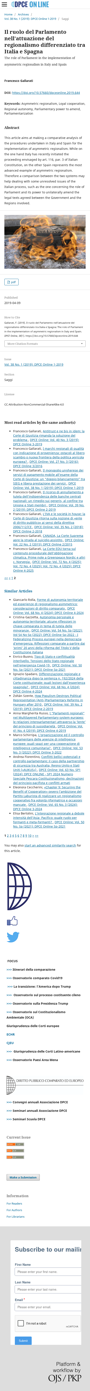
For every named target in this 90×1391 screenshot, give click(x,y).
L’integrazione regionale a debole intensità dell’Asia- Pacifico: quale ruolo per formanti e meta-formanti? (48, 817)
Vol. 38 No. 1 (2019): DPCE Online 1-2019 (30, 19)
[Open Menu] (4, 4)
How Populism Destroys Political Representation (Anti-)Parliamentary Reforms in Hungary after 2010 (48, 700)
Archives (23, 14)
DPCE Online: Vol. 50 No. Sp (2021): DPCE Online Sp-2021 (47, 667)
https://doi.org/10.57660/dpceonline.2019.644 (46, 93)
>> (36, 835)
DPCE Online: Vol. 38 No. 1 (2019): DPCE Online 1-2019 (48, 485)
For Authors (14, 1210)
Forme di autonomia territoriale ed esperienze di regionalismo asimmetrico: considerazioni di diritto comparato (48, 604)
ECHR (11, 1034)
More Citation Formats (22, 344)
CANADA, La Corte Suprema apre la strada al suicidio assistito (48, 538)
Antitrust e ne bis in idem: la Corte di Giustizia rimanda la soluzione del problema (49, 435)
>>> (9, 969)
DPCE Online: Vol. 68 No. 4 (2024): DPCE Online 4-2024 (48, 610)
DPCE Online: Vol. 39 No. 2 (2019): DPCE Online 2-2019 (48, 507)
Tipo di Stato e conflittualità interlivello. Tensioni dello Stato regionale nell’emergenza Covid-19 (44, 660)
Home (8, 14)
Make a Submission (23, 1177)
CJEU (10, 1043)
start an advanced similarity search (50, 845)
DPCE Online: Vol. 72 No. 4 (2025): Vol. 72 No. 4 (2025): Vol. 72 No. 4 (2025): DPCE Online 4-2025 (47, 566)
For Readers (14, 1203)
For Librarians (15, 1217)
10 (29, 835)
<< (6, 578)
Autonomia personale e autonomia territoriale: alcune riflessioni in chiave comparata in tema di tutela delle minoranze (44, 623)
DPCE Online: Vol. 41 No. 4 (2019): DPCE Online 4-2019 (48, 728)
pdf (13, 282)
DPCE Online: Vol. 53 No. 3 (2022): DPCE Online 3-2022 (48, 750)
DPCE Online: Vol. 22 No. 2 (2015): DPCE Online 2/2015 (48, 542)
